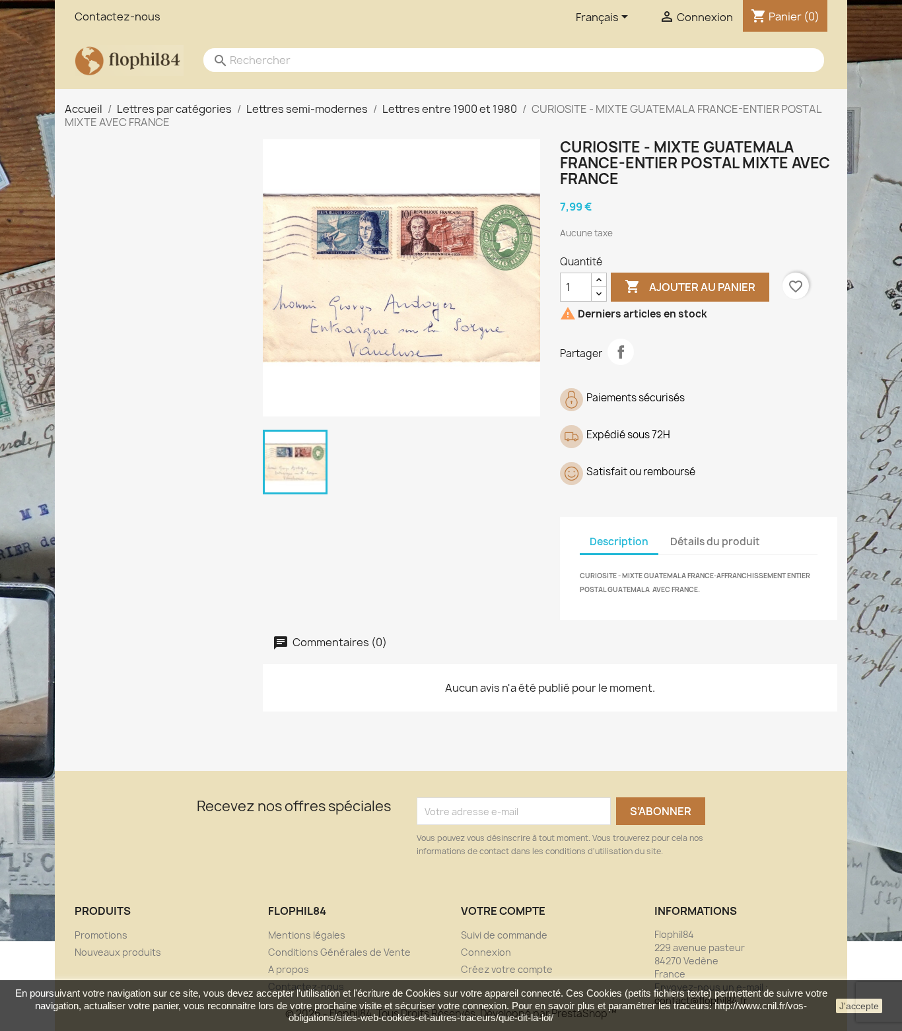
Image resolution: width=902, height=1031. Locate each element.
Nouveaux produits (118, 952)
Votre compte (503, 911)
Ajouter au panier (690, 286)
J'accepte (859, 1006)
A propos (288, 969)
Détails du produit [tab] (715, 542)
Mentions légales (306, 935)
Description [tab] (619, 542)
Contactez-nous (117, 16)
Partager (620, 352)
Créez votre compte (507, 969)
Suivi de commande (504, 935)
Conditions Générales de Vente (339, 952)
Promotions (101, 935)
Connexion (486, 952)
